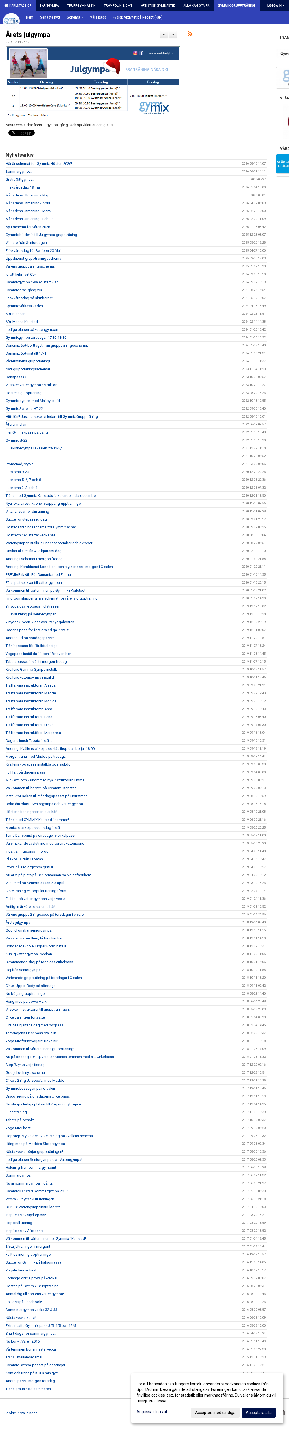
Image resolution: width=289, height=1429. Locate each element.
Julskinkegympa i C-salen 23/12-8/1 (35, 448)
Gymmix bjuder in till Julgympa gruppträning (41, 235)
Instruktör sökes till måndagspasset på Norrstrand (47, 796)
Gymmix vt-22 (16, 440)
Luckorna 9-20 (17, 472)
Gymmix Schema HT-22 (24, 409)
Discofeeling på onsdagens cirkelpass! (38, 1096)
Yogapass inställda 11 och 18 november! (39, 654)
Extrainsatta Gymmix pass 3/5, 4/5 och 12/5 (41, 1325)
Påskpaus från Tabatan (24, 859)
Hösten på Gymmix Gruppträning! (33, 1286)
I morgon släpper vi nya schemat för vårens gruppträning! (52, 598)
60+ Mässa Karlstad (22, 322)
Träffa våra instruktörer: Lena (29, 717)
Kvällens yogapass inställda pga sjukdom (40, 764)
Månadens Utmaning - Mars (28, 211)
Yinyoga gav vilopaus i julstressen (33, 606)
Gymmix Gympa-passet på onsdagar (35, 1365)
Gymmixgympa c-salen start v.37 (32, 282)
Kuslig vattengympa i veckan (29, 954)
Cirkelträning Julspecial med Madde (35, 1080)
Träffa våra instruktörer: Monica (31, 701)
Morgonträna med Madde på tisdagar (36, 756)
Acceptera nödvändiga (215, 1412)
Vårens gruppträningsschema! (30, 266)
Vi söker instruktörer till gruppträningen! (38, 1009)
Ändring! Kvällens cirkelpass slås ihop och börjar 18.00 (50, 748)
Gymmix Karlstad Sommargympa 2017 (37, 1191)
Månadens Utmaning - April (28, 203)
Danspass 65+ (17, 377)
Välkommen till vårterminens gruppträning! (40, 1049)
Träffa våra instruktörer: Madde (31, 693)
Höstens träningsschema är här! (31, 812)
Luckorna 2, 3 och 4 (21, 488)
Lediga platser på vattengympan (32, 329)
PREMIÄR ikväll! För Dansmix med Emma (38, 575)
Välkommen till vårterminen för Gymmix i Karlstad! (46, 1238)
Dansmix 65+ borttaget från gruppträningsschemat (47, 345)
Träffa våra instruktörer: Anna (29, 709)
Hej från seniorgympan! (24, 970)
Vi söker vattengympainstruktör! (31, 385)
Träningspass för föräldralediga (32, 646)
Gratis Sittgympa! (20, 179)
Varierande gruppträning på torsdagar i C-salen (44, 978)
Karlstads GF (19, 5)
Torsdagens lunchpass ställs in (31, 1033)
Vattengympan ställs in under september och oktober (49, 543)
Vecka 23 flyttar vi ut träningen (30, 1199)
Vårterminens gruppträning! (28, 361)
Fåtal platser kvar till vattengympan (34, 582)
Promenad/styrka (20, 464)
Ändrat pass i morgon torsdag (30, 1381)
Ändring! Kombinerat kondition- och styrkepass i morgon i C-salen (59, 567)
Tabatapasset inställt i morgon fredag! (37, 661)
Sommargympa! (19, 171)
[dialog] (207, 1398)
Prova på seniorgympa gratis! (29, 867)
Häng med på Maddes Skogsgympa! (36, 1144)
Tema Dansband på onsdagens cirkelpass (40, 835)
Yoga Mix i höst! (18, 1128)
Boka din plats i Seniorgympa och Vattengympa (44, 804)
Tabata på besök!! (20, 1120)
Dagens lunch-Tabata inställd (29, 740)
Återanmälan (16, 424)
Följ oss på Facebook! (24, 1302)
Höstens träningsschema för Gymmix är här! (41, 527)
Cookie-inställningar (20, 1413)
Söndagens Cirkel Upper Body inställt (36, 946)
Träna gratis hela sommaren (28, 1389)
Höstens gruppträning (23, 393)
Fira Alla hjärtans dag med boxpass (34, 1025)
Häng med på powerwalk (26, 1001)
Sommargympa (18, 1175)
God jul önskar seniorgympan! (30, 930)
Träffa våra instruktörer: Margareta (33, 733)
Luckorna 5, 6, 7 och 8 (23, 480)
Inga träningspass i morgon (28, 851)
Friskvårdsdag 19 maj (23, 187)
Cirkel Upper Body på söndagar (31, 986)
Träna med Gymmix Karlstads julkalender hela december (51, 495)
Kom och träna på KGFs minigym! (33, 1373)
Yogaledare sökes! (21, 1270)
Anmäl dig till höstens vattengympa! (35, 1294)
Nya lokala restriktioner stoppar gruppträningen (44, 503)
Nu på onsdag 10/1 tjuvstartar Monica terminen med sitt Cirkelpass (60, 1057)
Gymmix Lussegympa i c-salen (30, 1088)
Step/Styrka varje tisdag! (25, 1065)
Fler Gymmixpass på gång (27, 432)
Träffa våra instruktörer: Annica (31, 685)
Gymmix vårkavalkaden (24, 306)
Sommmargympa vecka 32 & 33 (31, 1310)
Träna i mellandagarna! (24, 1357)
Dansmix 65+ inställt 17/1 (26, 353)
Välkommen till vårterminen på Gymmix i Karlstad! (45, 590)
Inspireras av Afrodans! (24, 1231)
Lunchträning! (17, 1112)
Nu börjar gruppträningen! (26, 993)
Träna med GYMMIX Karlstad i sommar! (37, 820)
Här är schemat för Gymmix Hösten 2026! (39, 163)
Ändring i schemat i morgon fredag (34, 559)
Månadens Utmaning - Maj (27, 195)
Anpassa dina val (152, 1412)
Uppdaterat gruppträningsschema (33, 258)
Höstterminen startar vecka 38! (30, 535)
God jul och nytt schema (25, 1072)
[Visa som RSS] (190, 35)
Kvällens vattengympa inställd (30, 677)
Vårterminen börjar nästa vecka (31, 1349)
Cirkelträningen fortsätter (26, 1017)
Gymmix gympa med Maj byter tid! (33, 401)
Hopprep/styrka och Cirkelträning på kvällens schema (49, 1136)
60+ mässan (15, 314)
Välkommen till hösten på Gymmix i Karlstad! (42, 788)
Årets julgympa (28, 35)
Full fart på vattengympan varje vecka (36, 899)
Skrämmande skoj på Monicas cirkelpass (39, 962)
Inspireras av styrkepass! (26, 1215)
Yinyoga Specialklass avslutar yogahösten (40, 622)
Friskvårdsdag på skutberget (29, 298)
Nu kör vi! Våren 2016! (23, 1341)
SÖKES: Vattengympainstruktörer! (33, 1207)
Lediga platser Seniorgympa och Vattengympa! (44, 1159)
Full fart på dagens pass (25, 772)
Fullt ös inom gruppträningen (29, 1254)
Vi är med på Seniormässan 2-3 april (35, 883)
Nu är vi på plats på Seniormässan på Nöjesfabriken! (48, 875)
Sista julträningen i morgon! (28, 1246)
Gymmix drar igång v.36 (24, 290)
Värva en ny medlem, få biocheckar (34, 938)
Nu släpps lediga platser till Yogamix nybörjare (43, 1104)
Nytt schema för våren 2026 (28, 227)
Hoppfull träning (19, 1223)
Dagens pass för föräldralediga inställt (37, 630)
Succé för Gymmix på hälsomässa (33, 1262)
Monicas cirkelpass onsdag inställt (34, 827)
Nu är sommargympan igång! (29, 1183)
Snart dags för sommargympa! (31, 1333)
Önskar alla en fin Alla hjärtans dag (34, 551)
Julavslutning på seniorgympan (31, 614)
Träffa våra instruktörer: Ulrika (30, 725)
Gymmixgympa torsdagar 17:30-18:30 (36, 337)
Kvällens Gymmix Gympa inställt (31, 669)
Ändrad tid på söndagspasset (30, 638)
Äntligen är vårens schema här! (30, 906)
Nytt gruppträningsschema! (28, 369)
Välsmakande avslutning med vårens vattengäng (45, 843)
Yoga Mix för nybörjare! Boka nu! (32, 1041)
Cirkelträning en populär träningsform (36, 891)
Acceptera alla (259, 1412)
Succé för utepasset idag (26, 519)
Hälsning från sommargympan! (31, 1167)
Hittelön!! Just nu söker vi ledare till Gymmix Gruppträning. (52, 416)
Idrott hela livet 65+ (21, 274)
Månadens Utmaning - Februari (31, 219)
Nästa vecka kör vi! (21, 1318)
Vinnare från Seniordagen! (27, 243)
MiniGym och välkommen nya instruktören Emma (45, 780)
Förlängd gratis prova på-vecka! (31, 1278)
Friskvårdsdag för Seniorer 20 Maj (33, 250)
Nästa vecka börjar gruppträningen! (34, 1152)
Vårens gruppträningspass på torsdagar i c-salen (46, 914)
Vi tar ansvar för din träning (27, 511)
